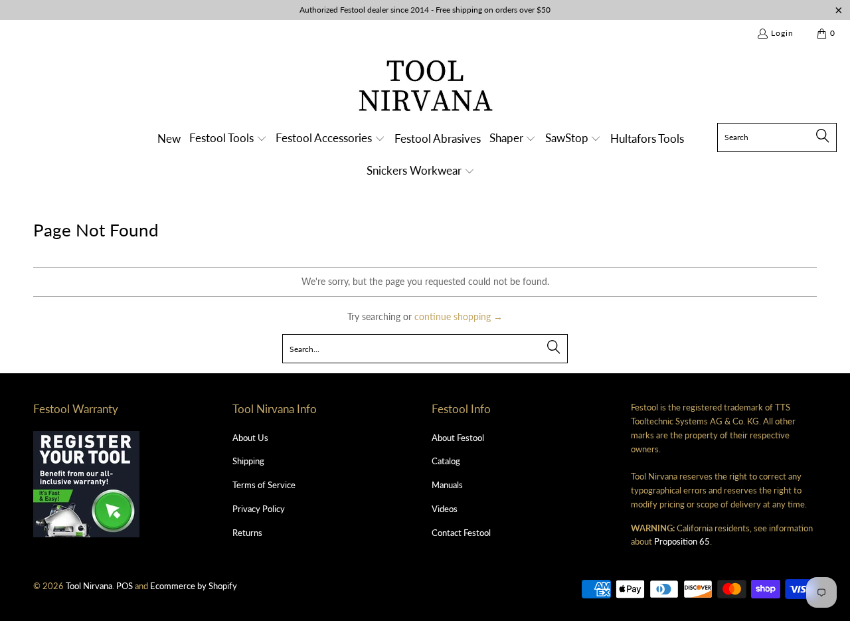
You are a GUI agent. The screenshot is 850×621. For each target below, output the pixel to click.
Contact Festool (461, 532)
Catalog (446, 461)
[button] (228, 139)
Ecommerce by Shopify (193, 585)
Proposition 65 (682, 541)
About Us (250, 437)
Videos (445, 508)
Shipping (248, 461)
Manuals (447, 485)
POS (124, 585)
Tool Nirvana (89, 585)
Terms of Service (264, 485)
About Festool (458, 437)
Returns (247, 532)
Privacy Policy (258, 508)
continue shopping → (458, 316)
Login (782, 33)
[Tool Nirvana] (425, 88)
